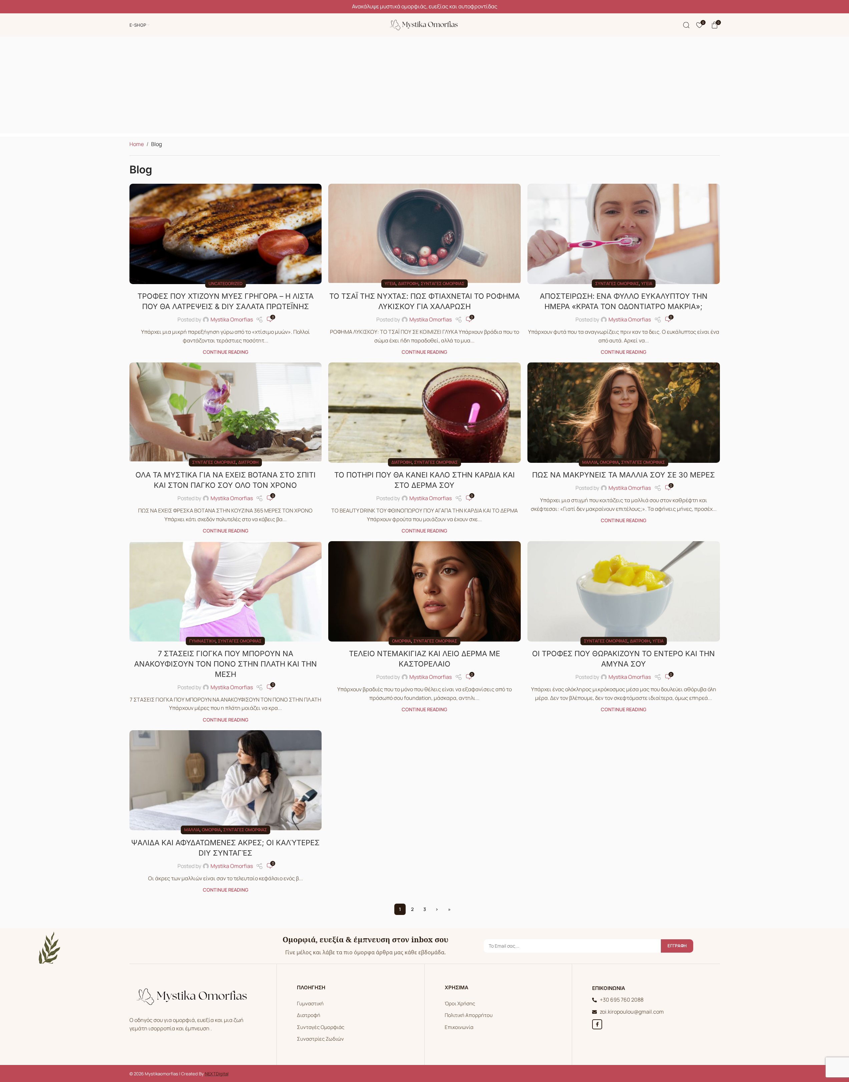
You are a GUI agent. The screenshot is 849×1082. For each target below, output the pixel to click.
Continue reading (225, 352)
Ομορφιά (609, 462)
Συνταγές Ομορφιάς (320, 1027)
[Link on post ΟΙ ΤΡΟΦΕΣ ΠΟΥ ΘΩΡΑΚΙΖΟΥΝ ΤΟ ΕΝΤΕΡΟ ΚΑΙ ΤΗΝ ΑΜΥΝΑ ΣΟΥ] (623, 591)
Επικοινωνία (459, 1027)
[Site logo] (424, 24)
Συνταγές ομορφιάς (442, 283)
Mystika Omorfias (231, 319)
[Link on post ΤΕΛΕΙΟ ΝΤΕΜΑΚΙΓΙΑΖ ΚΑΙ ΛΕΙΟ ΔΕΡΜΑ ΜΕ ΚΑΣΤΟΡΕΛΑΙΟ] (424, 591)
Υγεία (390, 283)
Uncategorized (225, 283)
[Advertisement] (425, 86)
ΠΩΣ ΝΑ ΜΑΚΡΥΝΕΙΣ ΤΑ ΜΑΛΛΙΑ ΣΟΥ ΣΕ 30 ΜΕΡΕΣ (623, 474)
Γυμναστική (202, 641)
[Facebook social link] (597, 1024)
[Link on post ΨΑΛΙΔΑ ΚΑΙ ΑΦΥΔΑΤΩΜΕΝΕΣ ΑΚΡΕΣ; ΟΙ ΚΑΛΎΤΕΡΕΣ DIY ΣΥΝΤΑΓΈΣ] (225, 780)
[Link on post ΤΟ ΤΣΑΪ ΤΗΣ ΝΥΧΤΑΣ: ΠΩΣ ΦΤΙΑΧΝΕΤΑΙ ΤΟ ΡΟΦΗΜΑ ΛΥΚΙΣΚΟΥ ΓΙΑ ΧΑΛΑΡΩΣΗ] (424, 234)
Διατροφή (408, 283)
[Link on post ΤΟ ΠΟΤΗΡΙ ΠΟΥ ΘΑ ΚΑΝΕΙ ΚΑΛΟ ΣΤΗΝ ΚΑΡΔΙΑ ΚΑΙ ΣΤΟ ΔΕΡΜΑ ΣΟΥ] (424, 412)
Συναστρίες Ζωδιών (320, 1038)
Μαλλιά (589, 462)
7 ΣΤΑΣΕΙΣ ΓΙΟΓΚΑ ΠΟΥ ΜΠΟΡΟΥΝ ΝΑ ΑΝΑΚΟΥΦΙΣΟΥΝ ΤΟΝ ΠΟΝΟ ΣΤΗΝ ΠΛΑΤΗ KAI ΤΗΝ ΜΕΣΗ (225, 664)
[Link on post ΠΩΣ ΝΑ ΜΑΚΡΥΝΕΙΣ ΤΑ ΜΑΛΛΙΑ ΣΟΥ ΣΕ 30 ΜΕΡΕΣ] (623, 412)
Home (136, 144)
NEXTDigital (217, 1074)
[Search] (686, 25)
